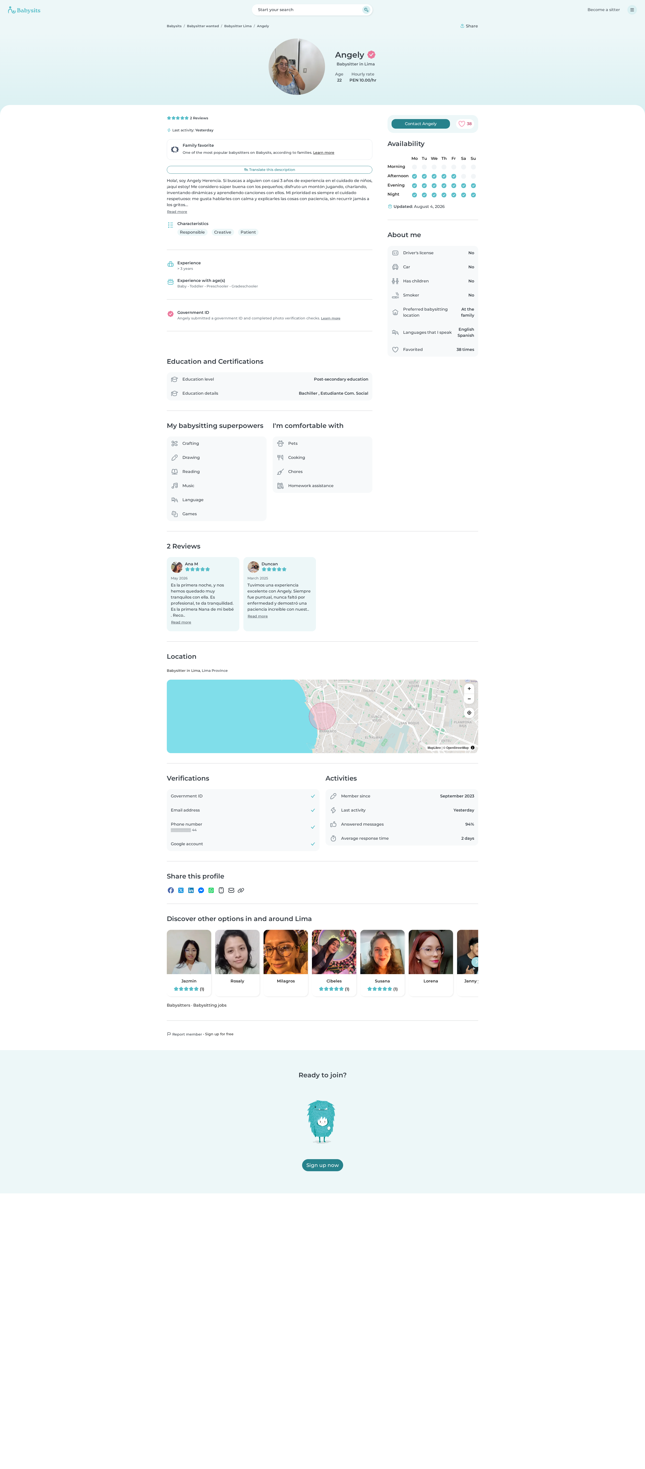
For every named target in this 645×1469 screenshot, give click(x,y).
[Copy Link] (240, 890)
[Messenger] (201, 890)
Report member (186, 1034)
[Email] (231, 890)
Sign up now (322, 1165)
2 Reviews (198, 118)
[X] (181, 890)
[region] (322, 716)
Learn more (323, 152)
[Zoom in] (469, 689)
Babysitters (178, 1005)
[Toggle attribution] (473, 748)
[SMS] (221, 890)
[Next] (476, 962)
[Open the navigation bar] (632, 10)
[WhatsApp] (211, 890)
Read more (177, 211)
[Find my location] (469, 713)
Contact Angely (421, 123)
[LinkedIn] (191, 890)
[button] (203, 594)
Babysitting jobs (210, 1005)
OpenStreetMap (457, 747)
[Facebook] (171, 890)
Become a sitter (604, 9)
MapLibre (434, 747)
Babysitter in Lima (356, 64)
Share (471, 26)
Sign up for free (219, 1034)
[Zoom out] (469, 699)
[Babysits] (24, 10)
